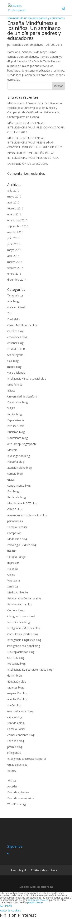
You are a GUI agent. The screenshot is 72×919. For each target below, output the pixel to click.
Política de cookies (44, 870)
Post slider (13, 319)
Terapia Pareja (16, 557)
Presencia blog (16, 663)
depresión (13, 563)
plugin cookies (35, 902)
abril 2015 (13, 256)
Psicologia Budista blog (21, 545)
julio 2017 (13, 190)
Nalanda (12, 568)
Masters (12, 450)
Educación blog (16, 681)
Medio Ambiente (17, 592)
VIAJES (11, 408)
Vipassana (13, 580)
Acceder (12, 786)
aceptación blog (17, 699)
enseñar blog (15, 343)
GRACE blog (14, 509)
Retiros (11, 770)
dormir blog (14, 675)
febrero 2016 (15, 208)
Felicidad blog (15, 741)
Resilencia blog (16, 497)
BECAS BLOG (15, 426)
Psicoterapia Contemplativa (24, 598)
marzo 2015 (14, 262)
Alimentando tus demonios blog (27, 515)
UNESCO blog (15, 658)
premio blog (14, 747)
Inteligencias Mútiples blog (23, 628)
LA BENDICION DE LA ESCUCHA (27, 163)
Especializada (15, 420)
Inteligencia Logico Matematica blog (29, 669)
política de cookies (37, 900)
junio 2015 (13, 244)
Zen (9, 313)
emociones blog (17, 337)
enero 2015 (14, 273)
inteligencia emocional (21, 616)
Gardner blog (15, 610)
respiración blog (17, 693)
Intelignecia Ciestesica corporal (26, 758)
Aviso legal (18, 870)
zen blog (12, 586)
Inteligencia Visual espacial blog (26, 378)
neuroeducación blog (20, 711)
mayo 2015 (14, 250)
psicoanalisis (15, 521)
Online (11, 574)
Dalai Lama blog (17, 402)
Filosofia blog (15, 461)
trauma (11, 551)
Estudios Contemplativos (27, 44)
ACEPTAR (6, 906)
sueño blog (14, 705)
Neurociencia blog (18, 622)
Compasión (14, 533)
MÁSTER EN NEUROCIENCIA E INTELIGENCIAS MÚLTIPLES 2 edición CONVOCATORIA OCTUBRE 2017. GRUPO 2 (34, 142)
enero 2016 (14, 214)
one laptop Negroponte (22, 444)
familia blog (14, 414)
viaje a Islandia (16, 372)
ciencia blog (14, 717)
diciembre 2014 (16, 279)
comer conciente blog (20, 735)
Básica (11, 390)
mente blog (14, 367)
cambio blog (15, 473)
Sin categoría (15, 355)
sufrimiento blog (17, 438)
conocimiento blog (19, 485)
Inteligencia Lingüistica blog (24, 640)
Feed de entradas (18, 792)
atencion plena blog (19, 467)
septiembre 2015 (17, 226)
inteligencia (14, 752)
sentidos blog (15, 723)
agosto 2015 (15, 232)
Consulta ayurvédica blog (22, 634)
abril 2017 (13, 202)
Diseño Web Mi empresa (36, 887)
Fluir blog (13, 491)
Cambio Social (16, 729)
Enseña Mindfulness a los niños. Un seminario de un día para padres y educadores (34, 30)
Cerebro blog (15, 331)
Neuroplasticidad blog (20, 652)
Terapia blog (15, 295)
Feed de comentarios (20, 798)
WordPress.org (16, 804)
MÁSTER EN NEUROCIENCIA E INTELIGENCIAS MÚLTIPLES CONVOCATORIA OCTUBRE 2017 (36, 127)
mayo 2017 (14, 196)
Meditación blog (17, 539)
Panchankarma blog (19, 604)
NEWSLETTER (16, 349)
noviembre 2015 (17, 220)
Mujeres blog (15, 687)
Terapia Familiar (17, 527)
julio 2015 (13, 238)
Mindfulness (14, 384)
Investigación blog (18, 456)
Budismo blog (16, 432)
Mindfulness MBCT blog (22, 503)
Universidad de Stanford (22, 396)
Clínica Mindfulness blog (22, 325)
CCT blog (13, 361)
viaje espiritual (16, 307)
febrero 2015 (15, 268)
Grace (11, 479)
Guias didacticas (17, 764)
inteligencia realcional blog (23, 646)
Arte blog (13, 301)
